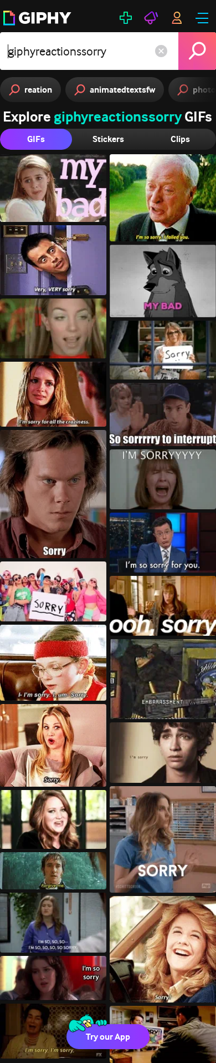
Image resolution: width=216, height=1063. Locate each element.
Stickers (108, 139)
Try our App (108, 1036)
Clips (180, 139)
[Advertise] (151, 18)
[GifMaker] (125, 18)
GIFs (36, 139)
